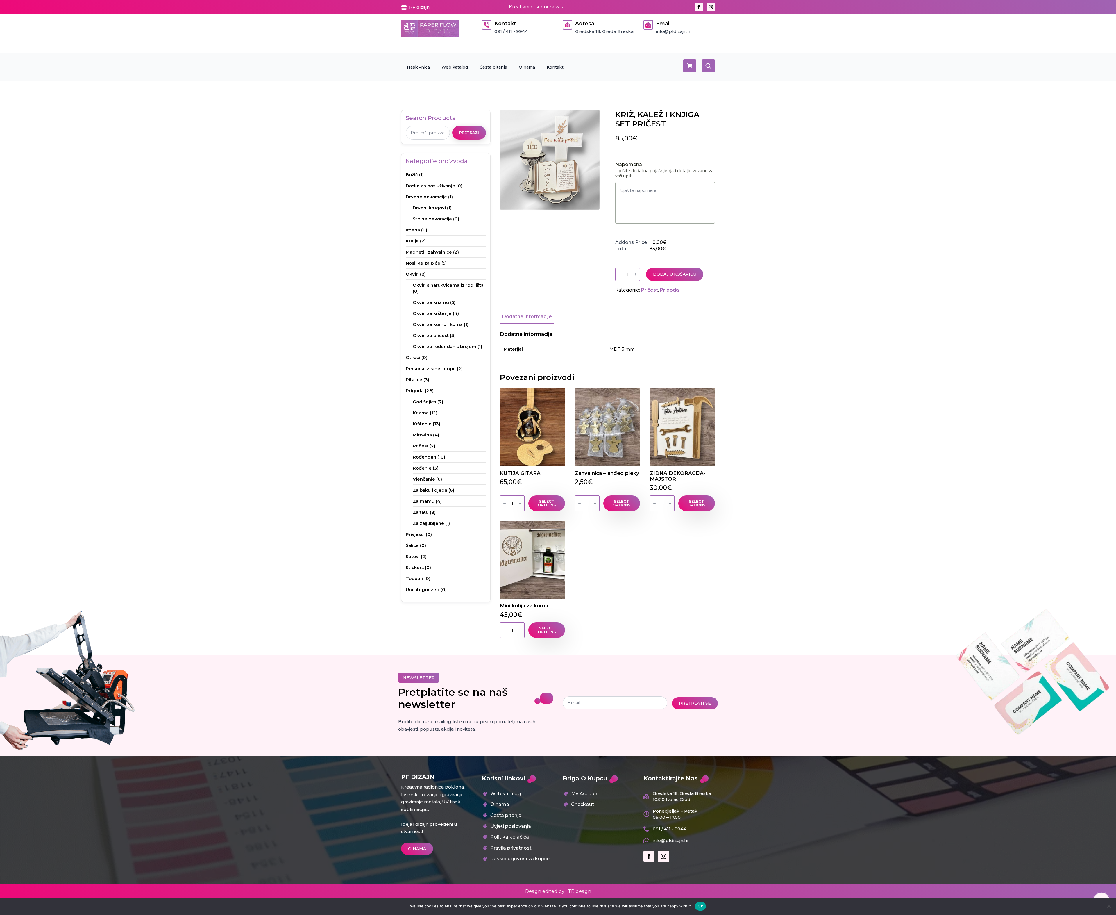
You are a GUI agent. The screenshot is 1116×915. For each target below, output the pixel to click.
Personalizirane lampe (431, 368)
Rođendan (424, 457)
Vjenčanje (424, 479)
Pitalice (414, 379)
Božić (412, 174)
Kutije (412, 241)
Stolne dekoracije (432, 219)
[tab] (527, 316)
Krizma (421, 412)
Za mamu (423, 501)
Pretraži (469, 132)
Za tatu (421, 512)
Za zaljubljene (428, 523)
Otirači (413, 357)
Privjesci (415, 534)
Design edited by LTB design (558, 891)
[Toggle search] (708, 65)
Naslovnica (418, 67)
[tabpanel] (607, 344)
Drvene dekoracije (426, 196)
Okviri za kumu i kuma (438, 324)
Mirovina (422, 435)
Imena (413, 230)
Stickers (415, 567)
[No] (1109, 906)
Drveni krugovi (429, 208)
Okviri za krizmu (431, 302)
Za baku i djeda (430, 490)
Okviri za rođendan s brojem (444, 346)
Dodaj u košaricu (674, 274)
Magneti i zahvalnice (429, 252)
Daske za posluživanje (430, 185)
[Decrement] (620, 274)
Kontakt (555, 67)
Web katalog (454, 67)
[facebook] (699, 7)
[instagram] (711, 7)
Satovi (413, 556)
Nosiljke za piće (423, 263)
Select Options (547, 503)
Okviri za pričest (431, 335)
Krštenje (422, 424)
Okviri (412, 274)
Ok (700, 906)
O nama (527, 67)
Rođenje (422, 468)
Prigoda (415, 390)
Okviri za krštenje (432, 313)
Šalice (412, 545)
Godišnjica (424, 401)
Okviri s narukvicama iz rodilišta (448, 285)
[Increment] (635, 274)
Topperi (414, 578)
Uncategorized (422, 589)
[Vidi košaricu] (689, 65)
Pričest (420, 446)
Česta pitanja (493, 67)
